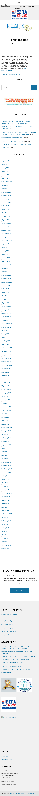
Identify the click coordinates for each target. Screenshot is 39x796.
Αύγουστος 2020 (6, 410)
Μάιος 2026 (5, 171)
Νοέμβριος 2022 (6, 317)
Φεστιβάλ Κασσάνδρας (8, 624)
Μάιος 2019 (5, 455)
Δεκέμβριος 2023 (6, 272)
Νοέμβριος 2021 (6, 358)
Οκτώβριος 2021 (6, 362)
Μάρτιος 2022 (6, 344)
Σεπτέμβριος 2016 (7, 524)
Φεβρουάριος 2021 (7, 389)
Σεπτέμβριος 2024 (7, 240)
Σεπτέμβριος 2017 (7, 493)
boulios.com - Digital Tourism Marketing (21, 793)
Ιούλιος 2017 (5, 500)
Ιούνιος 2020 (5, 417)
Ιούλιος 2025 (5, 206)
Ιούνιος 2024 (5, 251)
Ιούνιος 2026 (5, 168)
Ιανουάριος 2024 (6, 268)
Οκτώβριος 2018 (6, 465)
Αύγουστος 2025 (6, 202)
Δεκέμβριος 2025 (6, 189)
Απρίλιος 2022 (6, 341)
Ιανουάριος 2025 (6, 227)
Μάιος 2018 (5, 483)
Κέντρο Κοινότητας (7, 628)
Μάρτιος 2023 (6, 303)
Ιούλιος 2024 (5, 247)
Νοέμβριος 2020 (6, 400)
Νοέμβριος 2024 (6, 233)
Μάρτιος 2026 (6, 178)
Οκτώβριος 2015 (6, 549)
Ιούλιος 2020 (5, 414)
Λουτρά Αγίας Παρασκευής (9, 621)
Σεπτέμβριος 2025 (7, 199)
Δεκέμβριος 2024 (6, 230)
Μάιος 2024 (5, 254)
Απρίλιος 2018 (6, 486)
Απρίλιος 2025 (6, 216)
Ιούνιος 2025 (5, 209)
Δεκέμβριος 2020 (6, 396)
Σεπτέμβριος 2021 (7, 365)
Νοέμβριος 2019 (6, 438)
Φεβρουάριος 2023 (7, 306)
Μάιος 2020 (5, 420)
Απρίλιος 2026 (6, 175)
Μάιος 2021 (5, 379)
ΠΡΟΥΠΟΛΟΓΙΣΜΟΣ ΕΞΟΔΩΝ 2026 (12, 141)
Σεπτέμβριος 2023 (7, 282)
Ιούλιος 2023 (5, 289)
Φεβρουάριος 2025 (7, 223)
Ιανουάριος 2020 (6, 431)
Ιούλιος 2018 (5, 476)
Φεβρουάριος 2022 (7, 348)
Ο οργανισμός (5, 756)
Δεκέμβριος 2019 (6, 434)
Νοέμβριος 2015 (6, 545)
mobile (2, 2)
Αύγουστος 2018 (6, 472)
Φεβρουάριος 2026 (7, 182)
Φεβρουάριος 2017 (7, 514)
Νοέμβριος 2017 (6, 490)
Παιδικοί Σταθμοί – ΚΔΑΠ (9, 614)
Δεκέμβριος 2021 (6, 355)
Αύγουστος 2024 (6, 244)
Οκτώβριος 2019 (6, 441)
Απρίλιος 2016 (6, 538)
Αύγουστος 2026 (6, 161)
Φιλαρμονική (5, 635)
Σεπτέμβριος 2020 (7, 407)
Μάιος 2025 (5, 213)
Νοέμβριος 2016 (6, 521)
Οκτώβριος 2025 (6, 195)
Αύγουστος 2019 (6, 445)
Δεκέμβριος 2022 (6, 313)
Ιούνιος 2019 (5, 452)
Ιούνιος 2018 (5, 479)
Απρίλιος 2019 (6, 458)
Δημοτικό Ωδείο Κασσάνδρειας (10, 631)
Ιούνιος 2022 (5, 334)
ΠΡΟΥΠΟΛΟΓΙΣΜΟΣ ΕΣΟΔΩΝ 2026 (12, 138)
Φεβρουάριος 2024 (7, 265)
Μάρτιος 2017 (6, 510)
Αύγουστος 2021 (6, 369)
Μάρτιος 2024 (6, 261)
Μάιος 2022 (5, 337)
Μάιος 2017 (5, 507)
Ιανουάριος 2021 (6, 393)
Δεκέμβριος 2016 (6, 517)
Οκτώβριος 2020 (6, 403)
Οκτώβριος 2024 (6, 237)
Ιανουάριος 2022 (6, 351)
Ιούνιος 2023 (5, 292)
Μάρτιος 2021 (6, 386)
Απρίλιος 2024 (6, 258)
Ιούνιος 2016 (5, 531)
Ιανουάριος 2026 (6, 185)
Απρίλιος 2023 (6, 299)
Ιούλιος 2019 (5, 448)
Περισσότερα (19, 590)
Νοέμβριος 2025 (6, 192)
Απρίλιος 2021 (6, 382)
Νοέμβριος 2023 (6, 275)
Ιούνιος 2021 (5, 375)
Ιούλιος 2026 (5, 164)
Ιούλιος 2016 (5, 528)
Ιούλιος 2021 (5, 372)
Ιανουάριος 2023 (6, 310)
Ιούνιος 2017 (5, 503)
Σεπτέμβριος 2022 (7, 323)
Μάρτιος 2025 (6, 220)
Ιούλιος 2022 (5, 330)
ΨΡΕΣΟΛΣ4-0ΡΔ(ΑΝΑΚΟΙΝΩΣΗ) (12, 74)
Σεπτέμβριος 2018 (7, 469)
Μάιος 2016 (5, 535)
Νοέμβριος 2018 (6, 462)
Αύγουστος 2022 (6, 327)
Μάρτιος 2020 (6, 424)
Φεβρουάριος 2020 (7, 427)
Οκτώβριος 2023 (6, 278)
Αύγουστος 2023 (6, 285)
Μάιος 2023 (5, 296)
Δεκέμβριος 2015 (6, 542)
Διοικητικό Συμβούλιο (8, 760)
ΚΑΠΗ (4, 617)
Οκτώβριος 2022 (6, 320)
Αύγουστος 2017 (6, 497)
